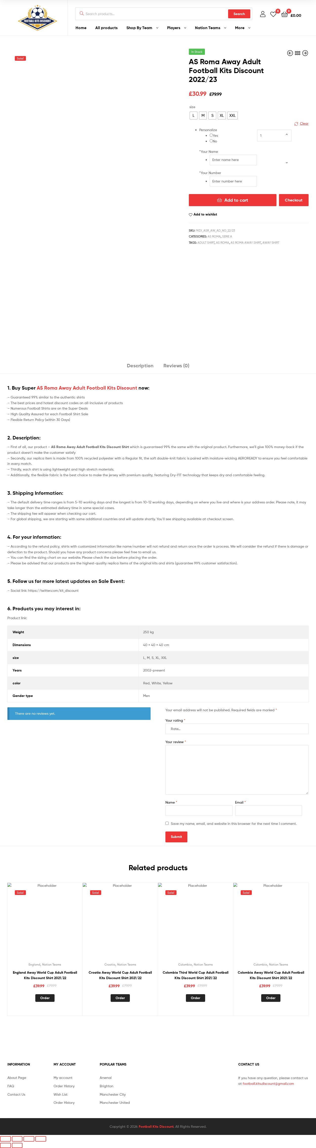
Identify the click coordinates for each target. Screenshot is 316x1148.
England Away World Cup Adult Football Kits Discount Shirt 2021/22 (45, 975)
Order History (64, 1086)
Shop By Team (139, 27)
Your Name (208, 151)
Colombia (185, 964)
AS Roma (214, 236)
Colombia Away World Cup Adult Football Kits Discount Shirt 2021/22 (271, 975)
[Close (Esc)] (40, 1138)
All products (106, 27)
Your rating (175, 720)
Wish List (60, 1094)
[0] (273, 14)
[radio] (193, 115)
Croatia (109, 964)
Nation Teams (207, 27)
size (192, 107)
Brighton (106, 1086)
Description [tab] (140, 365)
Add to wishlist (205, 214)
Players (173, 27)
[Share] (28, 1138)
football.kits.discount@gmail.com (268, 1083)
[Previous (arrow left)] (5, 1145)
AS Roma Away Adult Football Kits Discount (87, 388)
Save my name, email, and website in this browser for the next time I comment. (233, 823)
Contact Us (16, 1094)
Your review (175, 742)
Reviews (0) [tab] (176, 365)
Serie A (227, 236)
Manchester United (115, 1102)
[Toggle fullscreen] (17, 1138)
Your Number (210, 173)
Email (240, 802)
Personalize (208, 130)
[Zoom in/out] (5, 1138)
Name (171, 802)
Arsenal (106, 1077)
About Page (16, 1077)
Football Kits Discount (156, 1126)
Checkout (293, 200)
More (239, 27)
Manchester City (113, 1094)
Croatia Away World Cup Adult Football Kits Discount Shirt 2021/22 (120, 975)
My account (63, 1077)
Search (239, 14)
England (34, 964)
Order (45, 998)
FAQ (10, 1086)
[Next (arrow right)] (17, 1145)
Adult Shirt (206, 242)
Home (81, 27)
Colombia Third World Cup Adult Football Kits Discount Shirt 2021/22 (195, 975)
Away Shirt (270, 242)
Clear (304, 123)
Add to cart (236, 200)
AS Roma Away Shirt (246, 242)
